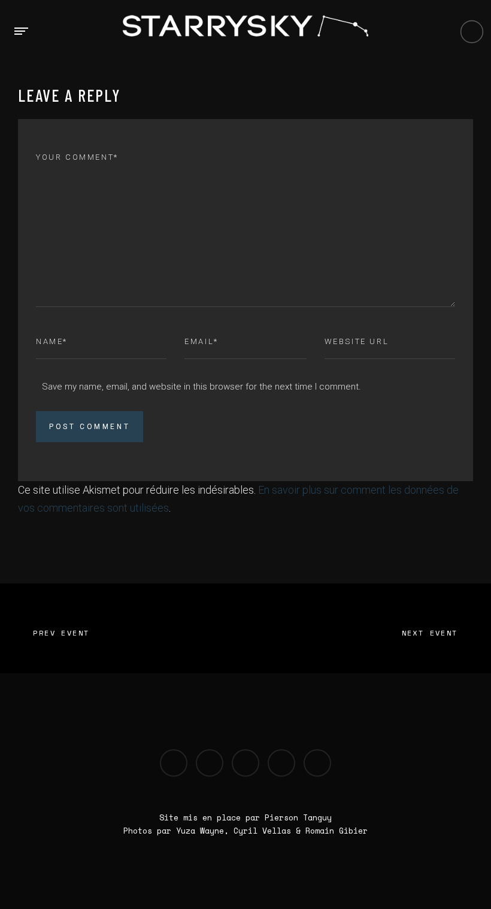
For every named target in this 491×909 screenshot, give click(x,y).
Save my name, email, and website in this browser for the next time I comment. (201, 386)
